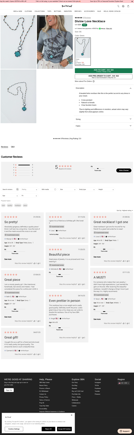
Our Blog (74, 385)
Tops (49, 11)
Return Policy (43, 385)
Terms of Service (44, 400)
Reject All (48, 429)
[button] (128, 6)
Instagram (98, 382)
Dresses (78, 11)
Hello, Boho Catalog (112, 11)
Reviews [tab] (4, 147)
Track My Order (44, 406)
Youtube (97, 391)
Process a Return (44, 388)
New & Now (17, 11)
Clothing (28, 11)
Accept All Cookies (64, 429)
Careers (74, 406)
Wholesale (75, 400)
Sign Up (9, 390)
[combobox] (29, 189)
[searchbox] (8, 189)
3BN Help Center (44, 382)
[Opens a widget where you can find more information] (124, 431)
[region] (38, 423)
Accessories (89, 11)
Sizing (78, 119)
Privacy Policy (43, 397)
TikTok (97, 385)
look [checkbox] (3, 205)
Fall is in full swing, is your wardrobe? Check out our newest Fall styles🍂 (58, 1)
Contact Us (42, 394)
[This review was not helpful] (38, 263)
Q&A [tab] (13, 147)
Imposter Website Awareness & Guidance (52, 411)
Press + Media (76, 397)
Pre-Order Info (76, 394)
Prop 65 (41, 403)
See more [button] (7, 259)
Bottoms (57, 11)
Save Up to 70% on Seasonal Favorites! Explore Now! (106, 1)
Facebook (98, 388)
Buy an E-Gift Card (77, 391)
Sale (99, 11)
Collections (40, 11)
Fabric (78, 126)
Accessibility (43, 409)
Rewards (74, 388)
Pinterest (97, 394)
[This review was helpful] (34, 263)
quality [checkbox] (10, 205)
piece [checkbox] (25, 205)
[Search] (118, 6)
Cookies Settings (14, 429)
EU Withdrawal (43, 391)
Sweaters (68, 11)
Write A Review (124, 170)
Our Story (75, 382)
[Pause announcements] (132, 1)
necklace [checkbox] (18, 205)
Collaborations (76, 403)
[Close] (71, 415)
